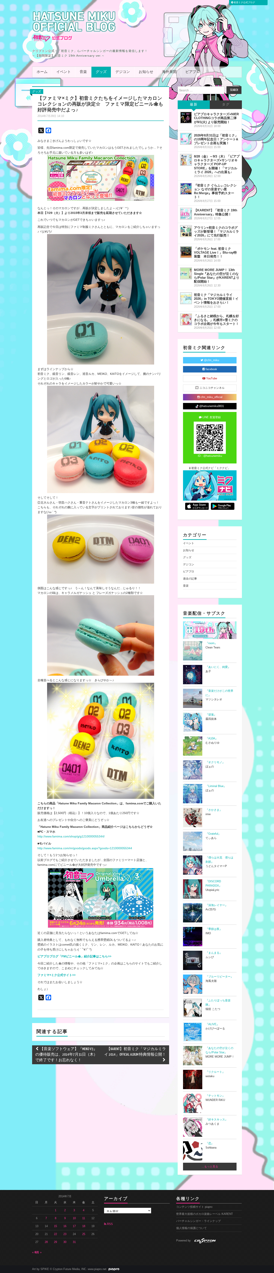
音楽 (83, 72)
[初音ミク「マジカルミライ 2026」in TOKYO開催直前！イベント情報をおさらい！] (186, 298)
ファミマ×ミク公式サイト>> (56, 975)
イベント (63, 72)
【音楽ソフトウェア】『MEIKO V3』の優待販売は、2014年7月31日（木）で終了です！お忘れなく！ (66, 1054)
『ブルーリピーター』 (219, 976)
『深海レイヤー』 (217, 905)
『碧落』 (211, 714)
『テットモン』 (215, 1095)
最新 (194, 104)
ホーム (42, 72)
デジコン (122, 72)
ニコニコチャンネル (212, 387)
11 (83, 1218)
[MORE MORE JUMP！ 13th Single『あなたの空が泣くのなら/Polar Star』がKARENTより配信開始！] (186, 273)
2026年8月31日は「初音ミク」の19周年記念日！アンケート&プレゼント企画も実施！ (216, 139)
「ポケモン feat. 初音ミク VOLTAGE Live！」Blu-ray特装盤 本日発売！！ (215, 252)
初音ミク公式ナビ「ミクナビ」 (210, 468)
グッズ (101, 72)
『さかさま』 (214, 809)
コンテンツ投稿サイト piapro (194, 1206)
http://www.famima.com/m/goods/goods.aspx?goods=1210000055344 (84, 848)
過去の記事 (190, 578)
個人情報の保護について (191, 1228)
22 (55, 1234)
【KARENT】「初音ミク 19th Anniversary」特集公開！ (215, 212)
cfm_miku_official (211, 397)
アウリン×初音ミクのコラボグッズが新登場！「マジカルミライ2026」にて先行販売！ (216, 231)
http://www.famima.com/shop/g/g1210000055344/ (71, 836)
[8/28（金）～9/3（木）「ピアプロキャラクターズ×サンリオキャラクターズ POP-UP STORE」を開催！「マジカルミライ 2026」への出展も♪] (186, 159)
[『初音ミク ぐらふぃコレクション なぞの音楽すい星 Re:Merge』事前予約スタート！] (186, 188)
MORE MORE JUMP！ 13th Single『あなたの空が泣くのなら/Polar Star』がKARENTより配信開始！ (216, 275)
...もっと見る (210, 1166)
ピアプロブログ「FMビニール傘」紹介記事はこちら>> (74, 956)
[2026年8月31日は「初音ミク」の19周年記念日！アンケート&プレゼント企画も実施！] (186, 138)
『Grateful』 (213, 833)
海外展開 (169, 72)
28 (46, 1242)
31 (74, 1242)
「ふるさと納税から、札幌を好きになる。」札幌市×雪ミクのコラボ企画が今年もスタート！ (216, 319)
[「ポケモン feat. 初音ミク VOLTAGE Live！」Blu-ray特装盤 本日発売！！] (186, 252)
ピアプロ (192, 72)
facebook (211, 369)
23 (64, 1234)
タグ (226, 104)
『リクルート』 (215, 1071)
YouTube (211, 378)
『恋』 (210, 1143)
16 (64, 1226)
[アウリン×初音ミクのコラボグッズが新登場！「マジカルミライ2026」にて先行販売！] (186, 231)
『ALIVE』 (212, 1024)
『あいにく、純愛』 (218, 667)
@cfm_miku (211, 360)
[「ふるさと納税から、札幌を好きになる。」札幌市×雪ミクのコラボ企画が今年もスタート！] (186, 319)
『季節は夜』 (214, 929)
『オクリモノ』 (215, 762)
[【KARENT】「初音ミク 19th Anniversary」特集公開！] (186, 213)
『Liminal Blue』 (216, 786)
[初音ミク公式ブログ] (74, 26)
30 (64, 1242)
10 (74, 1218)
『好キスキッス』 (217, 1119)
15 (55, 1226)
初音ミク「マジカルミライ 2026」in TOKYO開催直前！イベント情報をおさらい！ (216, 298)
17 (74, 1226)
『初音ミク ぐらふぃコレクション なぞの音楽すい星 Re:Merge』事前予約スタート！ (215, 191)
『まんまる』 (214, 952)
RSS (109, 1224)
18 (83, 1226)
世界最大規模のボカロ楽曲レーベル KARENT (204, 1213)
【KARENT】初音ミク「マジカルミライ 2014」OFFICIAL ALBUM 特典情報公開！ (135, 1052)
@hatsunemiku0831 (211, 406)
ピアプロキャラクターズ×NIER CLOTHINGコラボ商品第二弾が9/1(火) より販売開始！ (216, 118)
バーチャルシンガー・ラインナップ (198, 1221)
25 (83, 1234)
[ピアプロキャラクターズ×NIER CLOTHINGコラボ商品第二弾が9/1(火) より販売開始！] (186, 117)
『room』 (211, 643)
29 (55, 1242)
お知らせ (146, 72)
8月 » (38, 1252)
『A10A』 (212, 738)
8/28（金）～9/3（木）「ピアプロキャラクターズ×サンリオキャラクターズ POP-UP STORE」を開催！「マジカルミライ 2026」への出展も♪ (217, 164)
